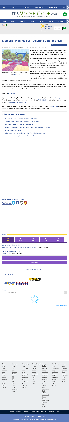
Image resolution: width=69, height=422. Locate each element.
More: (63, 364)
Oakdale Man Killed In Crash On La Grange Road (19, 124)
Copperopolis (45, 389)
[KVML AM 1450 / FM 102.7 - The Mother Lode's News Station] (35, 279)
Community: (25, 364)
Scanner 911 (65, 368)
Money (42, 21)
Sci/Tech (4, 385)
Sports (14, 7)
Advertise (51, 412)
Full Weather (48, 26)
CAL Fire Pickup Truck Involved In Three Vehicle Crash (21, 119)
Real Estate (55, 372)
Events (23, 366)
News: (3, 364)
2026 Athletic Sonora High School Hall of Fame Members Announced (25, 133)
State (13, 21)
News (4, 7)
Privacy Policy (35, 412)
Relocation (44, 402)
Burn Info (48, 29)
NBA (13, 379)
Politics (4, 377)
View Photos (16, 74)
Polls (33, 383)
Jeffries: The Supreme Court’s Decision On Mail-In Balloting (22, 121)
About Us (18, 412)
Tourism (4, 387)
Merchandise (55, 368)
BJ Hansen (11, 94)
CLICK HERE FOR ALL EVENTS (34, 269)
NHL (13, 381)
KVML (33, 377)
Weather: (14, 364)
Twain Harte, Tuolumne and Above (45, 377)
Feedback (26, 412)
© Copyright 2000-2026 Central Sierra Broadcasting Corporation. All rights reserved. (34, 419)
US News (22, 21)
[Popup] (65, 14)
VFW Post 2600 (6, 253)
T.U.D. (63, 377)
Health (23, 370)
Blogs (23, 372)
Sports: (14, 374)
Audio (63, 366)
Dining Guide (53, 7)
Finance (44, 397)
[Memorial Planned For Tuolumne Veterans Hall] (15, 70)
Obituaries (4, 379)
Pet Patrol (24, 385)
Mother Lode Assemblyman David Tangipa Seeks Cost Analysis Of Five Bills (27, 127)
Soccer (13, 383)
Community (25, 7)
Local (4, 21)
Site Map (43, 412)
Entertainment (39, 7)
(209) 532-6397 (42, 100)
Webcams (61, 21)
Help (57, 412)
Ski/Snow (14, 372)
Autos (53, 370)
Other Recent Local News (13, 114)
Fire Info (24, 387)
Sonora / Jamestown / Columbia (45, 372)
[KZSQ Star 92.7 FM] (9, 283)
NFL (13, 376)
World (32, 21)
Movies (34, 366)
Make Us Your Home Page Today (13, 200)
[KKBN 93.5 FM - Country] (21, 283)
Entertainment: (36, 364)
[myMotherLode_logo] (34, 14)
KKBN (33, 381)
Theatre (34, 368)
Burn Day (14, 366)
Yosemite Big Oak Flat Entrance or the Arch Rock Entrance (19, 247)
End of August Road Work (13, 130)
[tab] (8, 239)
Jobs (53, 366)
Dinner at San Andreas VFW (11, 251)
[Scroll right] (67, 7)
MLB (13, 378)
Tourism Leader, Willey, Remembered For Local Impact (21, 136)
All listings (44, 368)
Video (63, 372)
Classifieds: (55, 364)
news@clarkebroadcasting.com (17, 102)
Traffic (51, 21)
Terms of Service (29, 416)
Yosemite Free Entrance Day (11, 245)
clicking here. (59, 98)
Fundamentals (45, 395)
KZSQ (33, 379)
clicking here (54, 106)
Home (12, 412)
